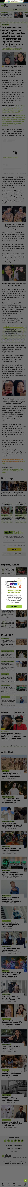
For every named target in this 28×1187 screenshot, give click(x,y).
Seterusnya (14, 607)
